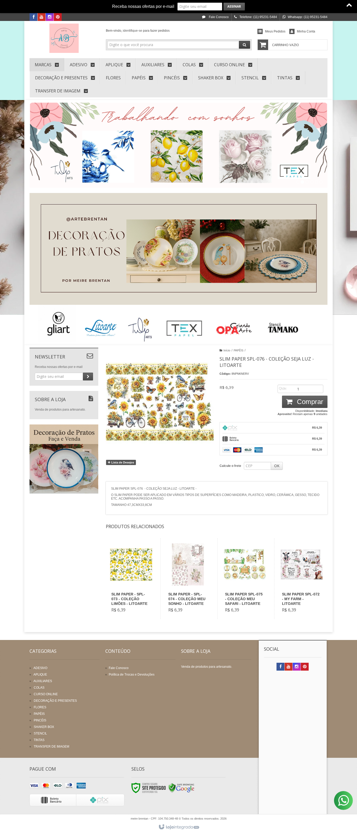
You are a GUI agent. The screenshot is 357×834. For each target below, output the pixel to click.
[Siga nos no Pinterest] (58, 17)
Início (226, 350)
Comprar (309, 402)
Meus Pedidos (275, 31)
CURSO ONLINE (46, 694)
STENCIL (40, 733)
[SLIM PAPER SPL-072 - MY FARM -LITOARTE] (301, 578)
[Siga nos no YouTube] (288, 667)
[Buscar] (244, 45)
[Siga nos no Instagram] (50, 17)
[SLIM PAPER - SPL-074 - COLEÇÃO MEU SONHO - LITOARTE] (188, 578)
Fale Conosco (218, 17)
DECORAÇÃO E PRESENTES (55, 701)
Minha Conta (306, 31)
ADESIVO (40, 668)
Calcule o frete (230, 466)
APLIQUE (40, 674)
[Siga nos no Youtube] (41, 17)
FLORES (40, 707)
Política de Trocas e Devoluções (131, 674)
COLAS (39, 687)
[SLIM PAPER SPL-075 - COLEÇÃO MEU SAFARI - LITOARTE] (244, 578)
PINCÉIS (40, 720)
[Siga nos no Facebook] (33, 17)
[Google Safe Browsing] (181, 788)
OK (276, 465)
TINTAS (39, 740)
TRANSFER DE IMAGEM (51, 746)
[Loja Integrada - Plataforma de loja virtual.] (178, 827)
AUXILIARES (42, 681)
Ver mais (134, 596)
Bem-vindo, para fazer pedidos (138, 30)
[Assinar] (234, 6)
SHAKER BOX (44, 727)
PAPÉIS (238, 350)
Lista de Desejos (122, 462)
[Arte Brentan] (64, 38)
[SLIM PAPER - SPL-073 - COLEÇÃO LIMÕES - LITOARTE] (131, 578)
